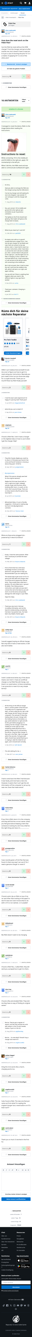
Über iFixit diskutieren (8, 1242)
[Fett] (3, 1170)
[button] (21, 3)
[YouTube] (18, 1305)
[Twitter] (11, 1305)
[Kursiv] (6, 1170)
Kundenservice (5, 1239)
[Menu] (2, 3)
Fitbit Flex (21, 17)
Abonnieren (16, 1287)
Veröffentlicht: (9, 36)
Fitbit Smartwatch (11, 17)
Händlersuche (21, 1247)
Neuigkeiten (20, 1239)
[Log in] (29, 3)
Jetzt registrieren (24, 9)
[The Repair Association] (16, 1309)
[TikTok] (4, 1305)
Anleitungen (14, 13)
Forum (23, 13)
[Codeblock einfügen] (22, 1170)
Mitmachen (20, 1242)
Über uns (4, 1236)
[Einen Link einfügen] (12, 1170)
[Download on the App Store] (23, 1260)
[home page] (9, 3)
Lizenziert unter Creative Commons (16, 1330)
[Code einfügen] (9, 1170)
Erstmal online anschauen (11, 1290)
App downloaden (23, 1256)
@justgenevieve (9, 473)
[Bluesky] (25, 1305)
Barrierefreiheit (6, 1259)
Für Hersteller (21, 1250)
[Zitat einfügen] (25, 1170)
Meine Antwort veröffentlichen (16, 1199)
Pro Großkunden (21, 1244)
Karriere (3, 1244)
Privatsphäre (5, 1262)
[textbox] (16, 1181)
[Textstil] (17, 1170)
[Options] (2, 17)
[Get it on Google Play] (24, 1266)
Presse (19, 1236)
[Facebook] (7, 1305)
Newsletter (4, 1247)
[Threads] (28, 1305)
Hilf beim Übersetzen (14, 1299)
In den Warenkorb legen (13, 353)
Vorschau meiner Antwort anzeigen (16, 1194)
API (2, 1250)
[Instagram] (14, 1305)
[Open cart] (25, 3)
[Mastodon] (21, 1305)
